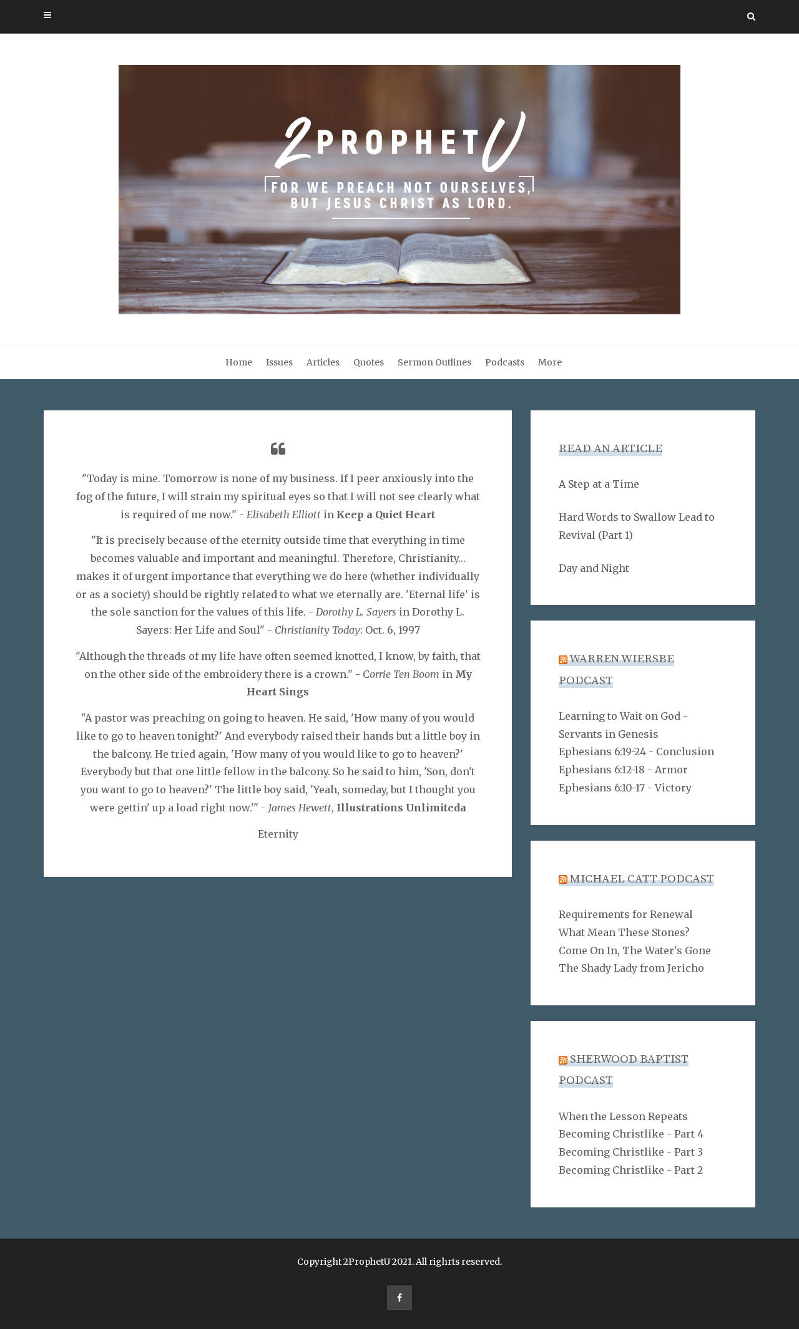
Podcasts (504, 362)
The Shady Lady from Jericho (631, 968)
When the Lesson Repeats (623, 1116)
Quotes (368, 362)
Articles (323, 362)
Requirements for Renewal (626, 914)
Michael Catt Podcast (642, 879)
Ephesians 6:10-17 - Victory (625, 787)
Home (238, 362)
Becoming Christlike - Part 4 (631, 1134)
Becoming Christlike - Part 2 (631, 1170)
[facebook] (399, 1297)
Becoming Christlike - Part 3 (631, 1152)
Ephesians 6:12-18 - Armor (623, 769)
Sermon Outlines (434, 362)
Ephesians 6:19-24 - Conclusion (636, 751)
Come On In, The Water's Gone (635, 950)
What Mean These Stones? (624, 932)
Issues (279, 362)
